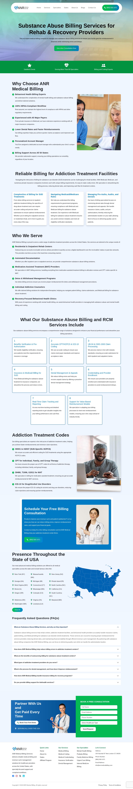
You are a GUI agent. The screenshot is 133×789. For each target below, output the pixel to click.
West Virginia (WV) (21, 585)
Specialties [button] (57, 7)
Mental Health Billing (84, 751)
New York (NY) (20, 574)
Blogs (83, 7)
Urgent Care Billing (83, 760)
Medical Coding (63, 754)
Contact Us (92, 7)
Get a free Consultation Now (66, 48)
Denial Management (65, 763)
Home (39, 7)
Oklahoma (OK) (20, 600)
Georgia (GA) (19, 581)
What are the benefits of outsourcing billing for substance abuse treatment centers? (45, 656)
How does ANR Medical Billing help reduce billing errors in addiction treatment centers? (46, 649)
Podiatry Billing (82, 754)
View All (17, 610)
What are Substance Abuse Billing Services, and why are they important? (41, 627)
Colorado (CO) (38, 593)
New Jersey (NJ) (57, 574)
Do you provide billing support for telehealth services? (34, 682)
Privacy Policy (102, 785)
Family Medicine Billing (85, 757)
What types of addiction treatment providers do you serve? (35, 662)
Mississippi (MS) (38, 589)
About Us (74, 7)
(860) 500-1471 (112, 7)
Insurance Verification (65, 760)
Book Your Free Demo (28, 722)
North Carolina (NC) (58, 585)
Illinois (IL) (18, 589)
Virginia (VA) (37, 600)
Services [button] (47, 7)
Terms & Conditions (115, 785)
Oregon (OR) (19, 593)
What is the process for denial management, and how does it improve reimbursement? (46, 669)
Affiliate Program (45, 760)
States (42, 757)
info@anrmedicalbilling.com (103, 765)
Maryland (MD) (57, 600)
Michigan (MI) (37, 581)
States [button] (66, 7)
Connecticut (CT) (39, 585)
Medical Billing (63, 751)
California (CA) (57, 589)
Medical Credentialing (66, 757)
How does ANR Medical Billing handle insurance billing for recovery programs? (43, 676)
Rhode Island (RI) (58, 581)
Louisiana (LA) (38, 604)
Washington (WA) (20, 604)
